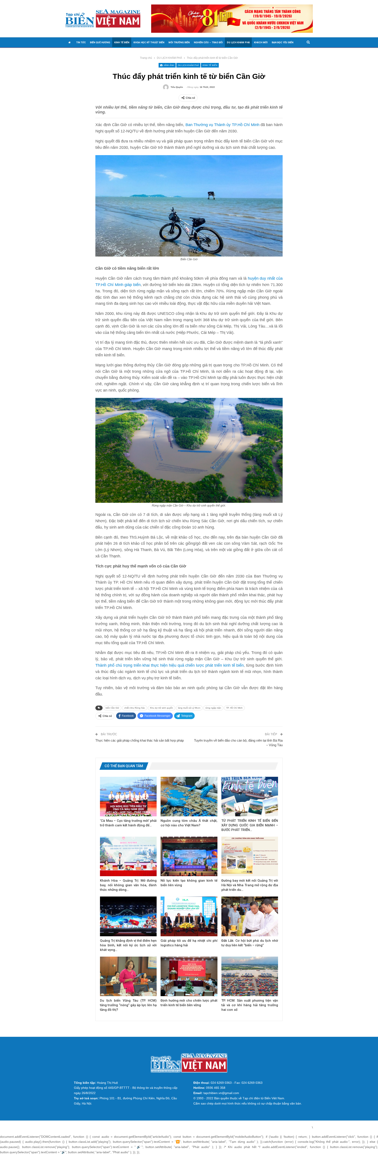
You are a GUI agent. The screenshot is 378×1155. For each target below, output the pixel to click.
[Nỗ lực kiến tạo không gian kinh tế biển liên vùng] (189, 856)
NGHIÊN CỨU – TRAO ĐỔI (208, 42)
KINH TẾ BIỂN (121, 42)
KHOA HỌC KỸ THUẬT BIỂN (148, 42)
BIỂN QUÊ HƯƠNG (100, 42)
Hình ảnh (168, 65)
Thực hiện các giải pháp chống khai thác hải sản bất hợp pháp (139, 740)
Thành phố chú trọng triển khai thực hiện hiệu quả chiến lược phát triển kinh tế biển (169, 665)
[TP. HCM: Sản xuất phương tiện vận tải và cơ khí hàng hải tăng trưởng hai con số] (249, 976)
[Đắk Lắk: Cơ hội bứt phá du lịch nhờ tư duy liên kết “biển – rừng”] (249, 916)
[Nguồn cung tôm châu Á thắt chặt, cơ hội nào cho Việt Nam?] (189, 796)
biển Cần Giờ (112, 708)
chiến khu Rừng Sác (134, 708)
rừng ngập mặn (213, 708)
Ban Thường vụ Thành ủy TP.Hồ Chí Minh (222, 125)
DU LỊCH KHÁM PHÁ (238, 42)
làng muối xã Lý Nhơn (189, 708)
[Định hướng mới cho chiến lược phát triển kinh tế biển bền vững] (189, 976)
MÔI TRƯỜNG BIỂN (179, 42)
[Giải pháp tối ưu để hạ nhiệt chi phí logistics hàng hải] (189, 916)
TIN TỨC (81, 42)
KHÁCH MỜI (261, 42)
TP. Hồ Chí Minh (234, 708)
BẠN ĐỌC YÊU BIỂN (282, 42)
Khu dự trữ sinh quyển (161, 708)
